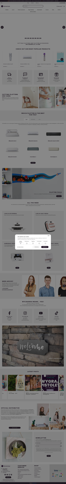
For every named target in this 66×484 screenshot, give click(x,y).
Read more (33, 239)
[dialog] (33, 242)
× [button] (49, 235)
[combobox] (48, 235)
